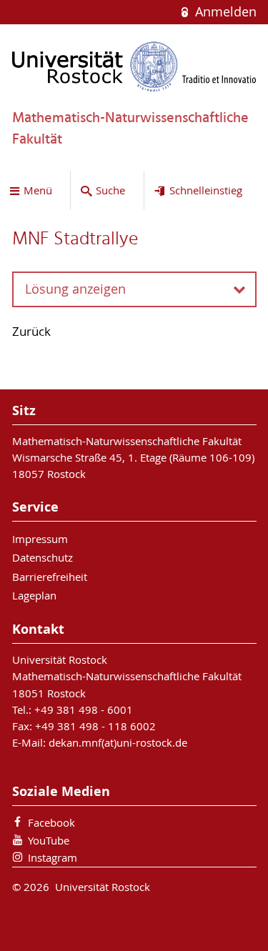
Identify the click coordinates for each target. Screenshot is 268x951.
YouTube (48, 840)
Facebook (51, 822)
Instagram (52, 857)
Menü (38, 190)
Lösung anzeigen (75, 289)
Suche (110, 190)
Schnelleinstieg (205, 190)
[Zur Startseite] (134, 66)
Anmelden (224, 12)
